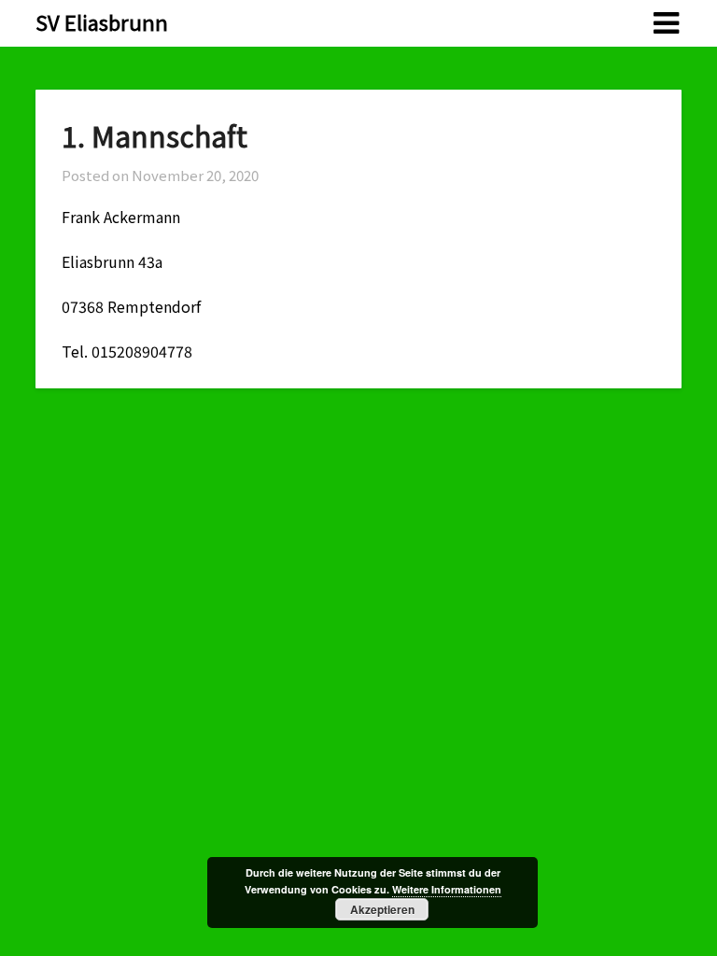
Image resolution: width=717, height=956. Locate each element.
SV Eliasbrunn (101, 21)
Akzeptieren (382, 909)
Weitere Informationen (446, 889)
